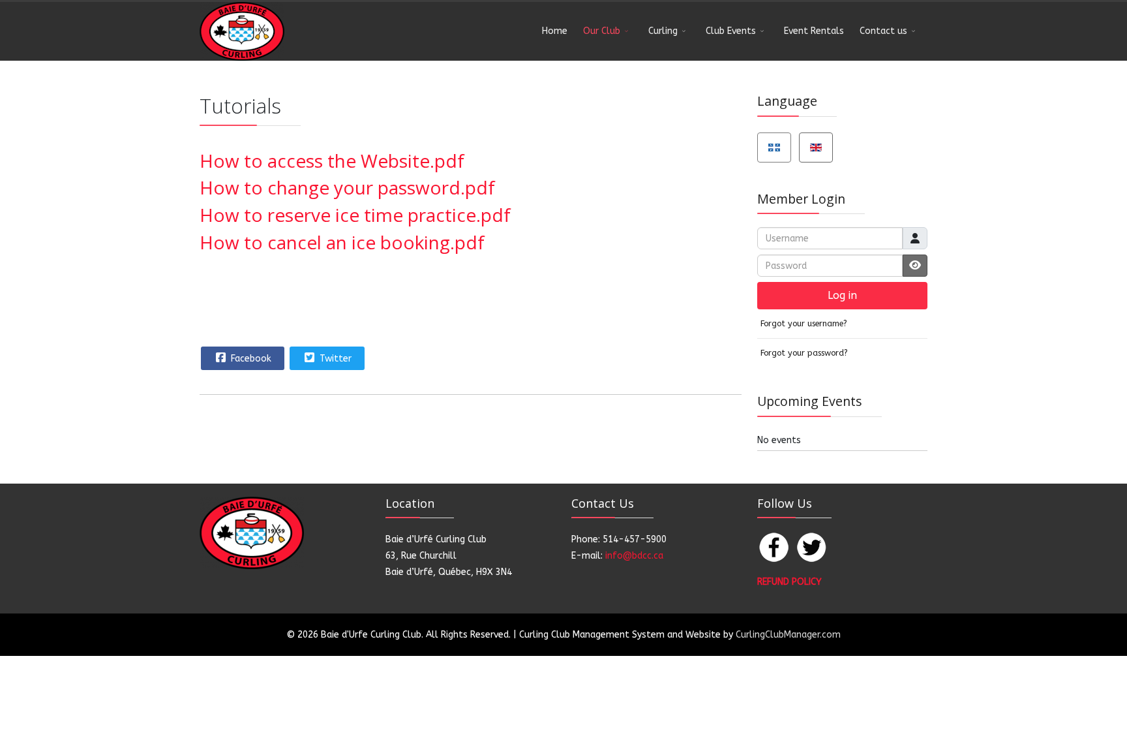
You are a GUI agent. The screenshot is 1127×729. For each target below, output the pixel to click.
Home (554, 31)
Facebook (249, 358)
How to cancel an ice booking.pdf (342, 242)
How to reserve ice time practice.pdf (355, 214)
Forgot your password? (804, 353)
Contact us (883, 31)
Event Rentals (814, 31)
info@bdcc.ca (634, 555)
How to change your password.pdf (347, 187)
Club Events (731, 31)
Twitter (334, 358)
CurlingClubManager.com (788, 634)
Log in (842, 295)
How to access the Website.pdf (332, 160)
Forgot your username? (803, 323)
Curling (663, 31)
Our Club (601, 31)
